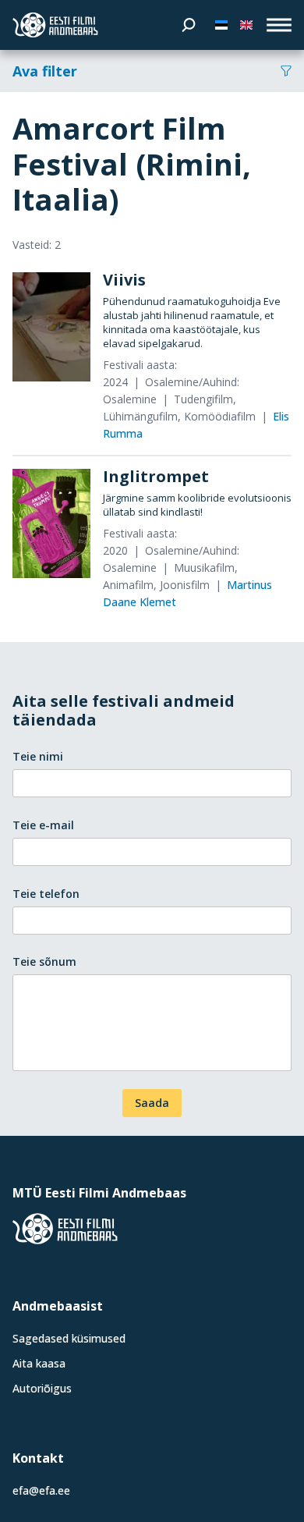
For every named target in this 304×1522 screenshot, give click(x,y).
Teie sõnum (44, 961)
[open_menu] (279, 24)
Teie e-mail (43, 825)
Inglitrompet (156, 476)
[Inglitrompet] (51, 523)
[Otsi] (188, 24)
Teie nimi (37, 756)
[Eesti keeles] (221, 24)
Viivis (124, 279)
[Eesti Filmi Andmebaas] (55, 24)
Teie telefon (46, 893)
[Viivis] (51, 326)
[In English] (246, 24)
